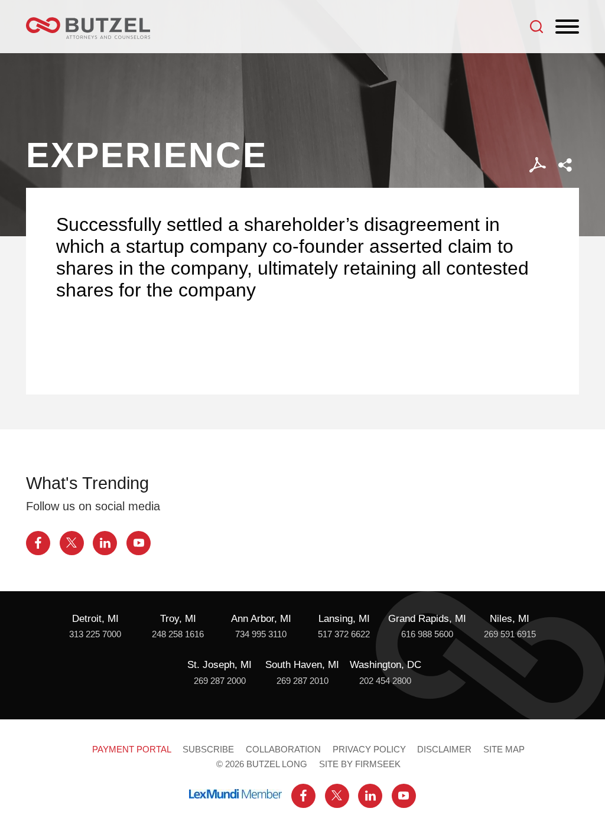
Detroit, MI (95, 618)
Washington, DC (385, 664)
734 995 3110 (261, 634)
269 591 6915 (510, 634)
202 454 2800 (385, 681)
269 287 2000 (220, 681)
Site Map (504, 749)
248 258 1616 (178, 634)
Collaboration (283, 749)
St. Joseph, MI (219, 664)
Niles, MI (509, 618)
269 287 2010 (302, 681)
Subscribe (208, 749)
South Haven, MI (302, 664)
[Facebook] (38, 543)
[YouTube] (138, 543)
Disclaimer (444, 749)
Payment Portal (131, 749)
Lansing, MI (344, 618)
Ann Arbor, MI (261, 618)
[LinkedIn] (105, 543)
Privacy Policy (369, 749)
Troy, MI (178, 618)
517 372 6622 (344, 634)
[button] (565, 165)
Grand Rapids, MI (427, 618)
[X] (72, 543)
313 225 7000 (95, 634)
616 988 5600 (427, 634)
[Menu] (567, 27)
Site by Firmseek (360, 764)
